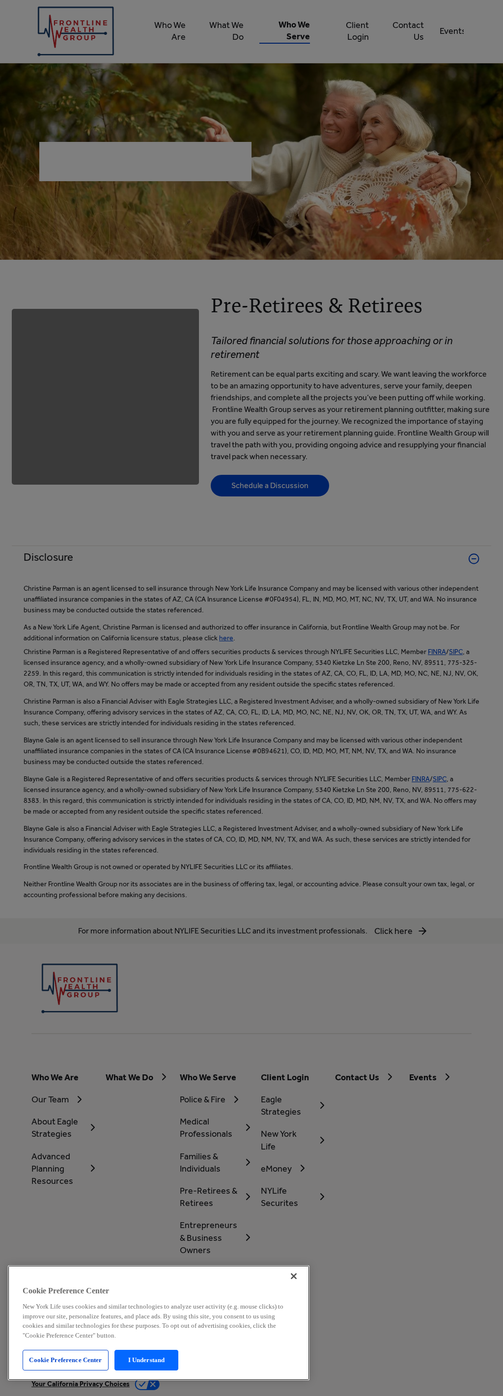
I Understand (146, 1360)
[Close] (294, 1276)
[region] (158, 1322)
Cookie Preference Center (65, 1360)
